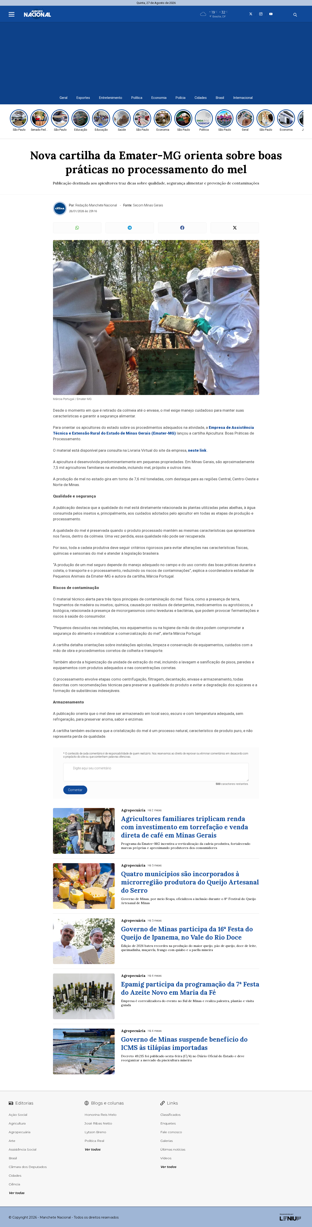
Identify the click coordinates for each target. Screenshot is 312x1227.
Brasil (220, 98)
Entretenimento (110, 98)
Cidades (201, 98)
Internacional (243, 98)
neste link (197, 450)
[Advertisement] (156, 57)
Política (136, 98)
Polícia (180, 98)
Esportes (83, 98)
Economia (159, 98)
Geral (63, 98)
